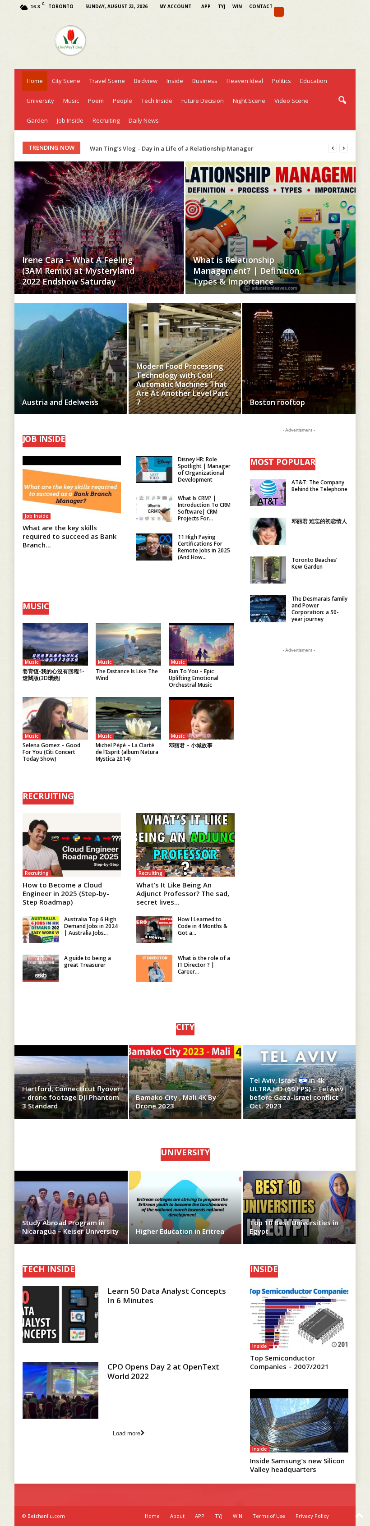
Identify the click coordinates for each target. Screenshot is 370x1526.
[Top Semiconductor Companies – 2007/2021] (299, 1318)
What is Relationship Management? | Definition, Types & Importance (247, 270)
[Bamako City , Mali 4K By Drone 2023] (185, 1082)
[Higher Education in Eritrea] (185, 1207)
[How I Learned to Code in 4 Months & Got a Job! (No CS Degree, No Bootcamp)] (154, 929)
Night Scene (249, 101)
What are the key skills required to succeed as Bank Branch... (69, 536)
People (122, 101)
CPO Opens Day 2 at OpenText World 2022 (163, 1371)
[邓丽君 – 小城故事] (201, 718)
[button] (342, 100)
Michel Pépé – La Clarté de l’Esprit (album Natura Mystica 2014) (127, 752)
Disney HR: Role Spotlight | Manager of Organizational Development (204, 469)
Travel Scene (107, 81)
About (177, 1515)
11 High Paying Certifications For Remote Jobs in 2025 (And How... (204, 547)
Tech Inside (156, 101)
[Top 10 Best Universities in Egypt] (299, 1207)
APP (206, 6)
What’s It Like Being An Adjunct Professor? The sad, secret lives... (182, 893)
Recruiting (106, 120)
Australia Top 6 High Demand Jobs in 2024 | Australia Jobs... (91, 926)
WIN (237, 6)
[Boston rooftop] (299, 369)
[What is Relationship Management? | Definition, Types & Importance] (270, 227)
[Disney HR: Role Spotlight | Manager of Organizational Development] (154, 469)
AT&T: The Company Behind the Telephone (319, 485)
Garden (37, 120)
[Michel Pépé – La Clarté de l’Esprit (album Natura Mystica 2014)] (128, 718)
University (40, 101)
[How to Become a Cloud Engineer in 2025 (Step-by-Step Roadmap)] (72, 845)
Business (204, 81)
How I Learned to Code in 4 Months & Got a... (202, 926)
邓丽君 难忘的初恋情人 (319, 521)
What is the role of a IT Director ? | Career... (204, 964)
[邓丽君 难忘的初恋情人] (268, 531)
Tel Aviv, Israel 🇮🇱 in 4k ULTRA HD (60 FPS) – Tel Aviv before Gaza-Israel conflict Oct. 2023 (296, 1093)
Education (313, 81)
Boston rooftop (277, 402)
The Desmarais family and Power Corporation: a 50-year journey (319, 609)
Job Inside (70, 120)
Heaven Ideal (245, 81)
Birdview (145, 81)
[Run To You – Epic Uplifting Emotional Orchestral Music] (201, 644)
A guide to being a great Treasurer (87, 961)
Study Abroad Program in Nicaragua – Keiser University (70, 1227)
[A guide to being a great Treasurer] (41, 968)
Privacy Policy (312, 1515)
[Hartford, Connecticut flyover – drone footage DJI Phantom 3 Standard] (71, 1082)
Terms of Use (269, 1515)
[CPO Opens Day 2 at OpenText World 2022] (60, 1390)
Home (35, 81)
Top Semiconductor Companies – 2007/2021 (289, 1362)
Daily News (144, 120)
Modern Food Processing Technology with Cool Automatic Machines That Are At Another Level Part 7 (182, 384)
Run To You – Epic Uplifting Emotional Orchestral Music (193, 678)
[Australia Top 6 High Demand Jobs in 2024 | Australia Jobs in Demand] (41, 929)
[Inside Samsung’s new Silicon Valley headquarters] (299, 1420)
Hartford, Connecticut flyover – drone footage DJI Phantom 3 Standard (71, 1097)
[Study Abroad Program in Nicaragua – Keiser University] (71, 1207)
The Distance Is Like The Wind (127, 674)
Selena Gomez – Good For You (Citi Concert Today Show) (51, 752)
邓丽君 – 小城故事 (191, 745)
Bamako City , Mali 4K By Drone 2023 (176, 1101)
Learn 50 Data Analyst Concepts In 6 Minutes (166, 1295)
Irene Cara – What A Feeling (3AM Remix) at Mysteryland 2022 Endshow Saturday (78, 270)
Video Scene (291, 101)
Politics (281, 81)
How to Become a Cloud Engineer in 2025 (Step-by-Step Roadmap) (66, 893)
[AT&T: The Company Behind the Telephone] (268, 492)
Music (71, 101)
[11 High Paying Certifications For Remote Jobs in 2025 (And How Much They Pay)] (154, 547)
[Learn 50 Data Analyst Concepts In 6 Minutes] (60, 1314)
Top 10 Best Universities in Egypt (294, 1227)
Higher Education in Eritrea (180, 1231)
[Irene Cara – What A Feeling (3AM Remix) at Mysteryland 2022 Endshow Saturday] (99, 227)
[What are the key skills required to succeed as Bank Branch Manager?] (72, 487)
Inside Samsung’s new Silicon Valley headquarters (297, 1465)
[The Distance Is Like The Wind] (128, 644)
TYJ (221, 6)
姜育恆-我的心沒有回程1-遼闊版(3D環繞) (53, 674)
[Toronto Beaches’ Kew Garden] (268, 570)
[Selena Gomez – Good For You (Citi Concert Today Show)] (55, 718)
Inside (174, 81)
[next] (343, 148)
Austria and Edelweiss (60, 402)
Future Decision (202, 101)
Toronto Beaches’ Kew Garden (314, 563)
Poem (96, 101)
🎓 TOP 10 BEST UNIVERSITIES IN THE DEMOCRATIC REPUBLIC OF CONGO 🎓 (197, 148)
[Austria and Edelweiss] (70, 362)
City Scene (66, 81)
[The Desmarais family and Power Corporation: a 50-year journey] (268, 608)
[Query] (279, 12)
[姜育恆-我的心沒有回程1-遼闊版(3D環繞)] (55, 644)
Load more (126, 1433)
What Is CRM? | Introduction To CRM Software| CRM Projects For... (204, 508)
